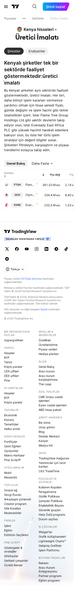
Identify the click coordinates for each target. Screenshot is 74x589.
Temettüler (11, 424)
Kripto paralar (13, 366)
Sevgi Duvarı (12, 494)
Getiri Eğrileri (12, 446)
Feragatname (47, 492)
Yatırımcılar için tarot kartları (52, 464)
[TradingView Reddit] (7, 259)
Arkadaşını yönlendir (17, 499)
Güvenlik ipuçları (50, 510)
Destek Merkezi (49, 436)
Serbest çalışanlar (16, 560)
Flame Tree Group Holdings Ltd (30, 184)
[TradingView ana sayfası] (15, 7)
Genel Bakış (46, 366)
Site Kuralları (12, 508)
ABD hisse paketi (50, 410)
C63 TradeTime (49, 471)
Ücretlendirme (48, 344)
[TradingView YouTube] (27, 249)
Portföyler (10, 441)
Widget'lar (45, 532)
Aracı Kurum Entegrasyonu (48, 569)
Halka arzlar (12, 429)
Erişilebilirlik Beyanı (51, 505)
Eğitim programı (49, 580)
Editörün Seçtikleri (16, 535)
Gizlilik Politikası (49, 496)
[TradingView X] (7, 249)
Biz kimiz (45, 422)
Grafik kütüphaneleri (52, 536)
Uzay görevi (47, 427)
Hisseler (9, 353)
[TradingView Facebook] (17, 249)
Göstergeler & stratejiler (13, 549)
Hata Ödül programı (52, 514)
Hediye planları (49, 354)
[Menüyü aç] (6, 6)
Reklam (44, 563)
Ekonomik (10, 415)
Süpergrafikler (13, 340)
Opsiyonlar (11, 451)
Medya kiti (46, 445)
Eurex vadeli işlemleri (53, 405)
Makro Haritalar (14, 455)
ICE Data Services (31, 278)
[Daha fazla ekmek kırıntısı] (24, 18)
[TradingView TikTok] (66, 249)
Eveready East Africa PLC (30, 205)
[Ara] (34, 6)
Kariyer (43, 441)
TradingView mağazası (54, 458)
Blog (42, 431)
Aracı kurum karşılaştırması (48, 377)
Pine (7, 380)
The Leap (45, 384)
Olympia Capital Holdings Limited (30, 195)
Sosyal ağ (10, 490)
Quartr (44, 309)
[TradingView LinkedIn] (46, 249)
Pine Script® (12, 460)
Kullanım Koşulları (50, 487)
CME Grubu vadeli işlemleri (51, 398)
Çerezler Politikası (50, 501)
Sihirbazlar (11, 556)
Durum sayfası (48, 519)
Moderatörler (12, 513)
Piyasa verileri (48, 349)
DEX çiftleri (11, 376)
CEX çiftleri (11, 371)
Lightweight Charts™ (52, 541)
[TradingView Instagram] (36, 249)
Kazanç (9, 419)
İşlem (7, 525)
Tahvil (8, 362)
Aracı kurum (47, 371)
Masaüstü (10, 477)
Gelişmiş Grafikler (50, 545)
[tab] (14, 51)
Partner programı (50, 576)
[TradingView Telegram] (56, 249)
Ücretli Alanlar (13, 565)
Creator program (15, 504)
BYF (6, 357)
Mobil (7, 472)
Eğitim (8, 530)
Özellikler (45, 340)
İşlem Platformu (49, 550)
